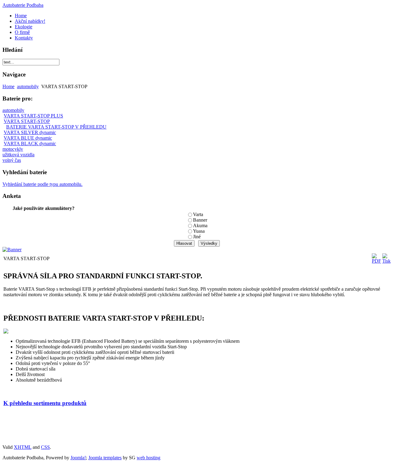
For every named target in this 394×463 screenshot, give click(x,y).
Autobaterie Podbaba (22, 5)
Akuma (200, 225)
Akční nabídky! (30, 21)
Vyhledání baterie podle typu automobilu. (42, 184)
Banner (200, 220)
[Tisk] (386, 261)
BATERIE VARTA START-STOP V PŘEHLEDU (56, 126)
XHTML (22, 447)
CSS (45, 447)
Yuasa (199, 231)
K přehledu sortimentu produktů (44, 403)
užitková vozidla (18, 154)
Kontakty (24, 37)
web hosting (148, 457)
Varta (198, 214)
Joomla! (78, 457)
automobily (28, 86)
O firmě (22, 32)
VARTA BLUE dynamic (28, 138)
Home (21, 15)
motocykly (12, 149)
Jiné (197, 236)
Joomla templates (105, 457)
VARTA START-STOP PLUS (33, 115)
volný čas (11, 160)
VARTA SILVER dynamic (30, 132)
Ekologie (23, 26)
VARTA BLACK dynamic (30, 143)
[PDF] (376, 261)
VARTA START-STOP (27, 121)
